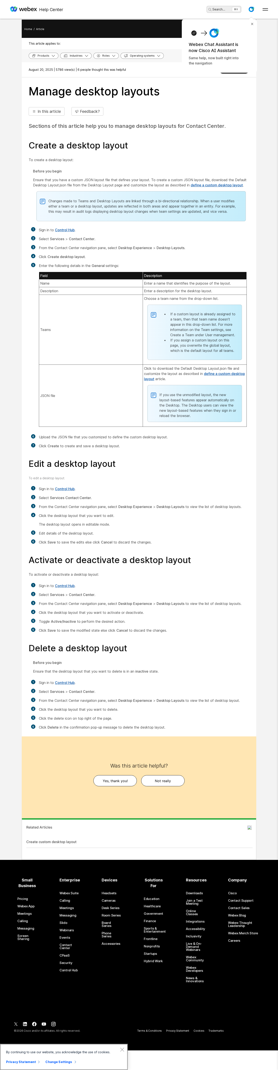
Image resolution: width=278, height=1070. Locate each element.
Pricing (22, 898)
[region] (64, 1057)
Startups (150, 953)
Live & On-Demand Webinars (194, 946)
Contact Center (66, 946)
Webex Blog (237, 915)
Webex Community (195, 959)
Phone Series (106, 935)
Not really (163, 781)
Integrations (195, 921)
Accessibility (195, 928)
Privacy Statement (177, 1030)
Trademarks (216, 1030)
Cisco (232, 893)
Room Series (111, 915)
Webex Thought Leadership (240, 924)
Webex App (25, 906)
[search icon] (210, 9)
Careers (234, 940)
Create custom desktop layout (51, 842)
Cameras (109, 900)
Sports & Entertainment (155, 930)
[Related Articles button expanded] (249, 827)
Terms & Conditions (149, 1030)
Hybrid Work (153, 961)
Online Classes (192, 913)
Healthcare (152, 906)
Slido (63, 922)
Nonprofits (152, 946)
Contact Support (240, 900)
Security (66, 962)
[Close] (122, 1049)
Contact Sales (239, 908)
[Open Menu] (265, 9)
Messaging (25, 928)
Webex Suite (69, 893)
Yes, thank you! (115, 781)
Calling (22, 921)
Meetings (24, 913)
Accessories (111, 943)
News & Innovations (195, 980)
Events (65, 937)
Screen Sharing (23, 937)
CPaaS (65, 955)
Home (28, 29)
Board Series (106, 924)
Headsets (109, 893)
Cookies (199, 1030)
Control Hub (65, 230)
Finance (150, 921)
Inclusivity (194, 936)
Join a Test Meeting (194, 902)
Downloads (194, 893)
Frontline (150, 938)
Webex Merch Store (243, 933)
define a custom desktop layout (217, 185)
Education (151, 898)
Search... (218, 9)
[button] (251, 9)
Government (153, 913)
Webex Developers (194, 969)
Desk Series (110, 908)
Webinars (67, 930)
